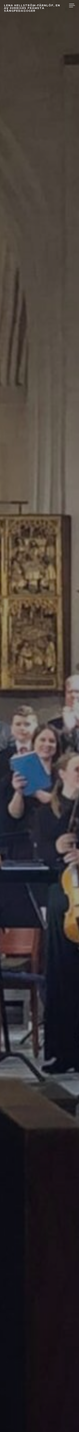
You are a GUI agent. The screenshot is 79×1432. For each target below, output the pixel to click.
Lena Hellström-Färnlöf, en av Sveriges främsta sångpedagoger (32, 8)
